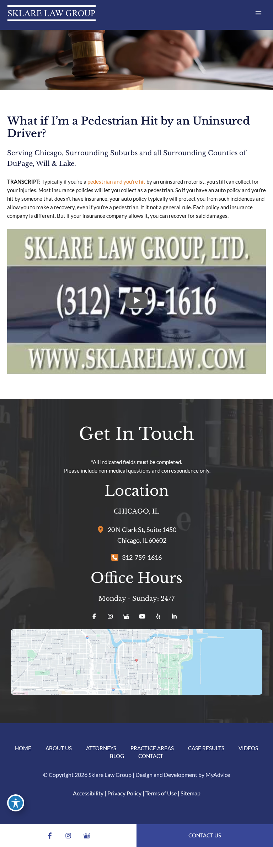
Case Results (206, 748)
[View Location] (102, 529)
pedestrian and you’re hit (116, 182)
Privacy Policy (124, 793)
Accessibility (88, 793)
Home (23, 748)
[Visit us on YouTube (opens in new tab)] (142, 616)
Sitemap (190, 793)
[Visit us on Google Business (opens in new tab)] (126, 616)
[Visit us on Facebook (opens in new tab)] (94, 616)
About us (59, 748)
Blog (117, 756)
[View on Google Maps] (136, 662)
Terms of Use (161, 793)
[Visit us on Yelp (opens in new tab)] (158, 616)
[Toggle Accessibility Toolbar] (15, 802)
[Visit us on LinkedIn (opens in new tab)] (174, 616)
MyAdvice (217, 774)
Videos (248, 748)
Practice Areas (152, 748)
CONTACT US (204, 835)
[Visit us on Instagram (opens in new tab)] (110, 616)
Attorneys (101, 748)
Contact (150, 756)
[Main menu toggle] (258, 13)
